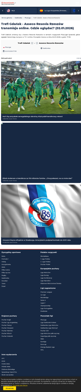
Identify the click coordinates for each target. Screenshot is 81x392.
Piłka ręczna (6, 272)
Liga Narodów (45, 281)
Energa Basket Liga (47, 347)
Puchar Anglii (6, 320)
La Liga (43, 295)
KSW (3, 361)
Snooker (5, 281)
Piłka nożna (6, 270)
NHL (42, 350)
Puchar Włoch (7, 333)
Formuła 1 (5, 259)
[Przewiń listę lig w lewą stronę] (2, 11)
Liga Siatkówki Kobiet (48, 322)
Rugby (4, 275)
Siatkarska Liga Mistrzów (49, 325)
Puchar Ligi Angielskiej (9, 322)
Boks (3, 256)
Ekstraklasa (44, 256)
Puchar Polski (45, 264)
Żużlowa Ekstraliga (8, 369)
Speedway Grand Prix (9, 372)
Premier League (46, 292)
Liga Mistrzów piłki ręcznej (49, 333)
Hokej (4, 261)
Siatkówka (45, 48)
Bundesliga (44, 297)
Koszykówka (6, 264)
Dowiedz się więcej (20, 385)
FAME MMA (6, 364)
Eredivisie (43, 311)
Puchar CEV (44, 330)
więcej (78, 58)
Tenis (3, 283)
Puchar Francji (6, 325)
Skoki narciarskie (8, 375)
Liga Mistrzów (45, 272)
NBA (42, 339)
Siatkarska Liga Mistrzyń (49, 328)
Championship (45, 305)
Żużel (3, 286)
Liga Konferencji (46, 278)
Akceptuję (10, 388)
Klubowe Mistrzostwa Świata (50, 283)
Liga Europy (44, 275)
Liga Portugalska (46, 308)
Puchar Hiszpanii (7, 328)
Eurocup (43, 344)
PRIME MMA (6, 366)
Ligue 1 (42, 303)
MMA (3, 267)
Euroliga (43, 341)
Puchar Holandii (7, 336)
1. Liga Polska (45, 259)
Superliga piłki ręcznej (48, 336)
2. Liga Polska (45, 261)
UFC (3, 358)
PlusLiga (8, 47)
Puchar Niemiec (7, 330)
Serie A (43, 300)
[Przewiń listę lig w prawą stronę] (78, 11)
